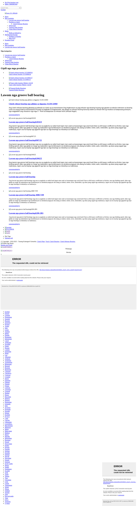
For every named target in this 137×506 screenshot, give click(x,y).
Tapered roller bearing (16, 27)
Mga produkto (9, 18)
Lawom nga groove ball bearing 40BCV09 (26, 195)
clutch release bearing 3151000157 (20, 79)
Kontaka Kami (9, 40)
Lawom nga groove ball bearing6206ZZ (25, 158)
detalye (17, 115)
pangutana (12, 115)
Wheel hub (12, 26)
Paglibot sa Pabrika (15, 36)
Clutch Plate (41, 241)
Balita (7, 31)
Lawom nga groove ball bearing (19, 20)
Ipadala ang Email (6, 245)
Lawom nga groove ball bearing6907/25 (25, 140)
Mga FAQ (12, 38)
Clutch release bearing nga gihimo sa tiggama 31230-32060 (33, 104)
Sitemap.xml (9, 238)
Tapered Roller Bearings (16, 90)
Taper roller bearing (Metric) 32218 (20, 85)
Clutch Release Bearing (20, 24)
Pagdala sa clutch (14, 22)
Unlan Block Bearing (15, 29)
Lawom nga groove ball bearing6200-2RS (26, 213)
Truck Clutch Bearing (52, 241)
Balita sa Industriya (15, 33)
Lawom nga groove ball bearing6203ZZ (25, 122)
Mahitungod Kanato (11, 35)
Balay (7, 16)
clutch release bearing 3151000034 (20, 74)
